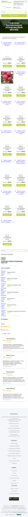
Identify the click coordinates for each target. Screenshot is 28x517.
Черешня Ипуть (11, 272)
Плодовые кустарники (14, 448)
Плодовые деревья (14, 446)
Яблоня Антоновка (12, 278)
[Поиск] (25, 12)
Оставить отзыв (6, 333)
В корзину (7, 66)
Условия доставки (14, 478)
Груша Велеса (11, 298)
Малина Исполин (11, 304)
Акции (14, 480)
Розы (14, 458)
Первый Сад (15, 505)
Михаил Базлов (10, 372)
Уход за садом (14, 488)
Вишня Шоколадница (13, 292)
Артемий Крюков (10, 338)
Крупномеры (14, 443)
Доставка (14, 491)
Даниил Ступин (10, 355)
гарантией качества (21, 508)
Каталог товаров (13, 15)
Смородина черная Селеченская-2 (16, 311)
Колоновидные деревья (14, 450)
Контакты (14, 470)
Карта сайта (14, 483)
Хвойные (14, 463)
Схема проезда (14, 426)
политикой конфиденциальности (19, 512)
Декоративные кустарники (14, 455)
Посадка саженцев (14, 493)
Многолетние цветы (14, 460)
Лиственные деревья (14, 453)
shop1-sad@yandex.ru (18, 4)
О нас (14, 473)
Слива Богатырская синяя (14, 285)
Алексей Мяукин (10, 388)
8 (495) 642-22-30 (18, 1)
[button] (12, 44)
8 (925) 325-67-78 (18, 3)
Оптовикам (14, 475)
